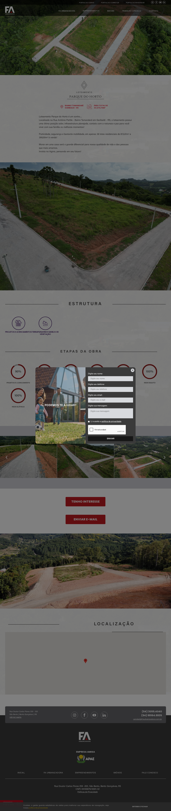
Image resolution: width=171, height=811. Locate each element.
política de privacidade (111, 422)
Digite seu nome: (95, 374)
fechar (132, 370)
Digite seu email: (95, 395)
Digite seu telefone (96, 384)
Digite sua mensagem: (97, 406)
